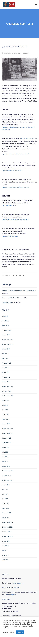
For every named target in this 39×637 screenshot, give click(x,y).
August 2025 (6, 349)
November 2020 (7, 527)
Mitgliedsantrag (18, 583)
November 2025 (7, 339)
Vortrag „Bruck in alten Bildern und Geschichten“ (18, 290)
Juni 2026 (5, 321)
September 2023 (7, 396)
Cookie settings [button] (8, 632)
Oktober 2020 (6, 532)
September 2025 (7, 344)
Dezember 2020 (7, 522)
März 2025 (5, 358)
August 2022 (6, 447)
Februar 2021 (6, 513)
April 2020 (5, 555)
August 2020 (6, 541)
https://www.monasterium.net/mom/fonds (16, 154)
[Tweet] (16, 275)
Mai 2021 (5, 499)
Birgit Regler (17, 53)
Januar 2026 (6, 335)
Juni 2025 (5, 353)
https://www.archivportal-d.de (11, 170)
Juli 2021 (5, 489)
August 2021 (6, 485)
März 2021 (5, 508)
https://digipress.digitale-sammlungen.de (15, 219)
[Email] (23, 275)
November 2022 (7, 433)
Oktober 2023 (6, 391)
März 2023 (5, 419)
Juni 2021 (5, 494)
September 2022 (7, 442)
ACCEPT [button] (20, 632)
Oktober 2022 (6, 438)
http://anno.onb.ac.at (9, 205)
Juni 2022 (5, 457)
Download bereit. (11, 594)
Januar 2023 (6, 424)
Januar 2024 (6, 382)
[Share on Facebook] (13, 275)
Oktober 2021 (6, 475)
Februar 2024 (6, 377)
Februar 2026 (6, 330)
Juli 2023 (5, 405)
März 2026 (5, 325)
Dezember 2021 (7, 471)
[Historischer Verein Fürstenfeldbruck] (8, 4)
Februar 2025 (6, 363)
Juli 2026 (5, 316)
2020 (26, 53)
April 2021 (5, 503)
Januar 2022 (6, 466)
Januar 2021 (6, 517)
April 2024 (5, 372)
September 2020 (7, 536)
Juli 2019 (5, 560)
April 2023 (5, 414)
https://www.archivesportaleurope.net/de (15, 187)
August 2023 (6, 400)
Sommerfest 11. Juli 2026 (10, 298)
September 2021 (7, 480)
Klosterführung (7, 302)
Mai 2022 (5, 461)
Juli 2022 (5, 452)
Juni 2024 (5, 368)
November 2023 (7, 386)
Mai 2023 (5, 410)
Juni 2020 (5, 546)
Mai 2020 (5, 550)
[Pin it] (20, 275)
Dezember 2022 (7, 428)
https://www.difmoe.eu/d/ (10, 236)
